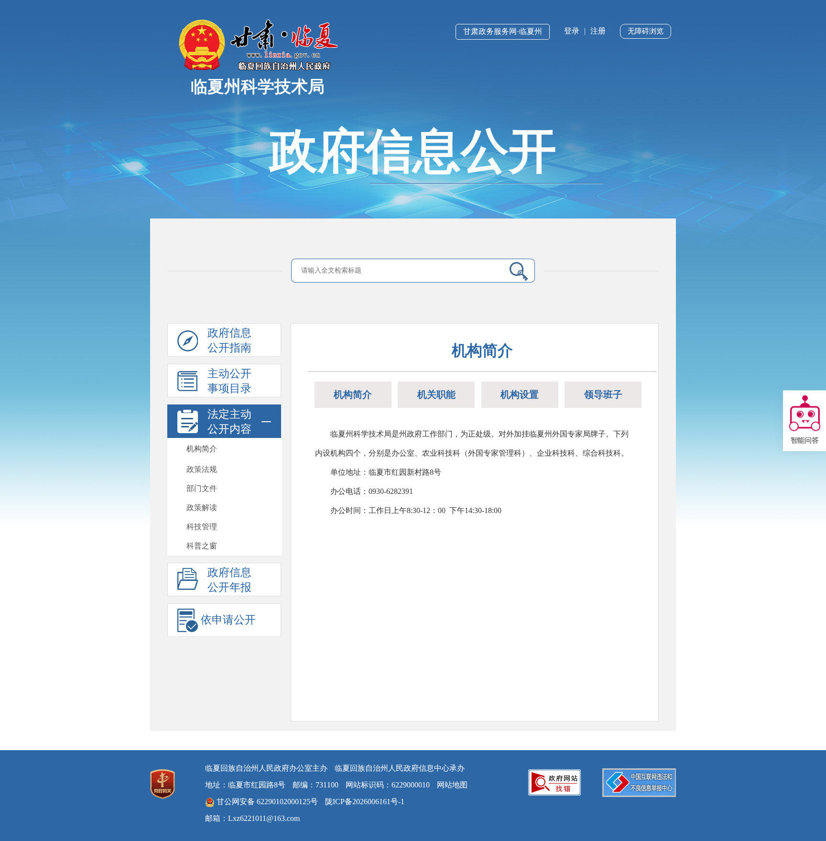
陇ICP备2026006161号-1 (364, 801)
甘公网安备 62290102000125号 (266, 801)
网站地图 (452, 785)
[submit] (515, 271)
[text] (399, 270)
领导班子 (603, 394)
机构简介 (201, 449)
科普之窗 (201, 546)
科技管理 (201, 527)
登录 (571, 31)
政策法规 (201, 469)
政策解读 (201, 507)
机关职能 (436, 394)
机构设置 (519, 394)
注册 (598, 31)
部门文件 (201, 488)
